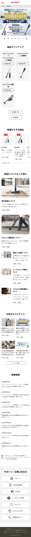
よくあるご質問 (18, 498)
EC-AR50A (26, 395)
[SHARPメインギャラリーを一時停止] (26, 38)
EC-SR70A (20, 395)
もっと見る (16, 363)
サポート (17, 478)
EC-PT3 (19, 435)
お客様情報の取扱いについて (21, 530)
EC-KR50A (5, 407)
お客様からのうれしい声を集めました (12, 446)
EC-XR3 (9, 386)
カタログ (17, 504)
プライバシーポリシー (9, 530)
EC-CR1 (4, 386)
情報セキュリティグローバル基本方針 (12, 532)
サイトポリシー (21, 529)
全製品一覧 (15, 112)
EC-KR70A (26, 405)
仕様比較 (15, 117)
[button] (4, 38)
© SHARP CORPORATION (15, 535)
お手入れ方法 (18, 511)
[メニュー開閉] (3, 2)
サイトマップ (14, 529)
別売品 (17, 491)
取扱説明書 (17, 485)
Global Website (24, 532)
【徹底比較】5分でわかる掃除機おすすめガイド (14, 415)
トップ (3, 6)
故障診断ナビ (18, 517)
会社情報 (8, 529)
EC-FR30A (4, 396)
